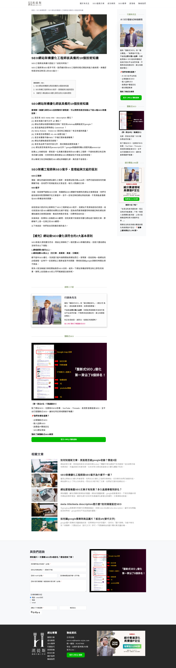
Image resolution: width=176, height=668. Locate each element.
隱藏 (42, 83)
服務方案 (51, 637)
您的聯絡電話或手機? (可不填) (70, 575)
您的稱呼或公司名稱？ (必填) (40, 564)
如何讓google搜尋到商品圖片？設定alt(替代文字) (87, 519)
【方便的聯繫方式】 (36, 594)
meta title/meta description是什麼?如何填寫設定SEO (91, 504)
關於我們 (51, 656)
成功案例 (111, 3)
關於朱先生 (85, 3)
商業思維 (51, 650)
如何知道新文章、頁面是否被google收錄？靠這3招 (88, 460)
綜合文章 (51, 653)
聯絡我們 (142, 3)
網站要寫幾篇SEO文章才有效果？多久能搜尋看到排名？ (91, 489)
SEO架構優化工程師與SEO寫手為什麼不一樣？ (86, 475)
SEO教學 (122, 3)
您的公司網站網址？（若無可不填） (42, 570)
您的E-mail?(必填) (37, 575)
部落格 (132, 3)
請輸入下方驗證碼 (37, 608)
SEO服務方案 (98, 3)
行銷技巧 (51, 647)
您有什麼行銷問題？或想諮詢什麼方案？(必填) (46, 581)
